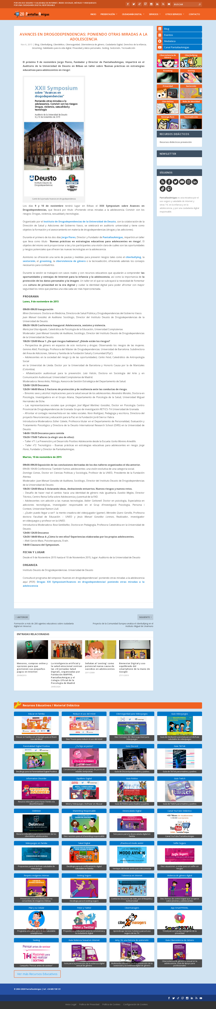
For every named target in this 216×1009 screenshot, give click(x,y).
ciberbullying (133, 257)
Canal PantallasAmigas (176, 47)
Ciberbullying (46, 44)
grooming (45, 261)
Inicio (93, 14)
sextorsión (29, 261)
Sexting (105, 48)
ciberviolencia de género (71, 261)
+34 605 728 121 (54, 989)
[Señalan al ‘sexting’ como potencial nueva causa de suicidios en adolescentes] (100, 649)
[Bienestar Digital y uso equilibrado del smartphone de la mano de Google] (134, 649)
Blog (37, 44)
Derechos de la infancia (135, 44)
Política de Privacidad (89, 1004)
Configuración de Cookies (135, 1004)
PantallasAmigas (112, 237)
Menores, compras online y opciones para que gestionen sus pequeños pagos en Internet (32, 667)
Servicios (153, 14)
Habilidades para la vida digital (57, 48)
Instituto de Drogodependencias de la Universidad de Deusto (80, 221)
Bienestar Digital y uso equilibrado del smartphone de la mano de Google (134, 667)
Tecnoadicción (128, 48)
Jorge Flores (69, 237)
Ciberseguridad (73, 44)
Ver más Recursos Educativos (37, 974)
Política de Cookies (111, 1004)
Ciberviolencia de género (92, 44)
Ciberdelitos (59, 44)
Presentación (108, 14)
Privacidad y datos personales (86, 48)
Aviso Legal (70, 1004)
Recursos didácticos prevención (176, 142)
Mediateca (169, 41)
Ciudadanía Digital (132, 14)
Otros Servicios (173, 14)
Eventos (168, 35)
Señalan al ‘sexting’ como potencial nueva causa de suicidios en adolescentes (100, 666)
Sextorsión (115, 48)
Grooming (37, 48)
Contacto (194, 14)
